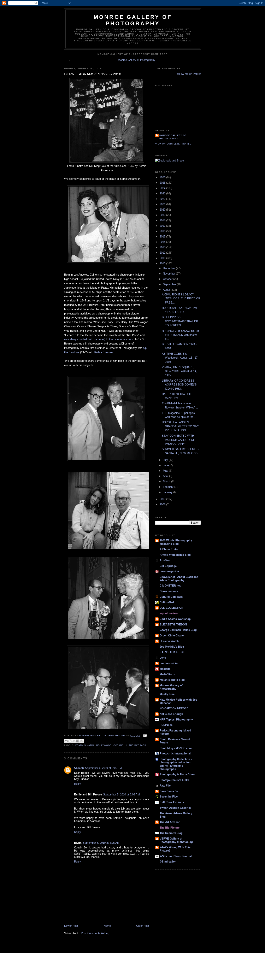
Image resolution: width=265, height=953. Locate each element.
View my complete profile (173, 144)
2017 (163, 225)
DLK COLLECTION (171, 607)
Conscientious (169, 591)
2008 (163, 504)
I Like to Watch (169, 641)
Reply (77, 783)
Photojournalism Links (174, 780)
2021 (163, 204)
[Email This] (66, 741)
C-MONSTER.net (170, 585)
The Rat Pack (137, 745)
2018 (163, 220)
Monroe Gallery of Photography (133, 20)
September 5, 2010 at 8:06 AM (121, 794)
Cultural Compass (171, 596)
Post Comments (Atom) (95, 933)
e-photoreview (169, 613)
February (168, 486)
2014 (163, 241)
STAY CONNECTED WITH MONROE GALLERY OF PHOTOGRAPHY (178, 439)
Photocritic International (175, 753)
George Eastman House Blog (178, 629)
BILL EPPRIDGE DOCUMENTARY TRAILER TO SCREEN (180, 321)
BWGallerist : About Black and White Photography (179, 578)
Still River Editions (172, 802)
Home (107, 925)
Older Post (142, 925)
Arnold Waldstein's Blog (175, 554)
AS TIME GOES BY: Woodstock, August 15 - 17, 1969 (180, 357)
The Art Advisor (170, 822)
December (169, 268)
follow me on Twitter (189, 73)
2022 (163, 198)
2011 (163, 258)
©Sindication (168, 861)
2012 (163, 252)
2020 (163, 209)
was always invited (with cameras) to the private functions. (99, 339)
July (166, 459)
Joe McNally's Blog (172, 646)
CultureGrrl (167, 602)
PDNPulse (166, 724)
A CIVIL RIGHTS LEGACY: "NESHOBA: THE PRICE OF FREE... (181, 298)
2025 (163, 182)
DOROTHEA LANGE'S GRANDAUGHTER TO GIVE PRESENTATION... (181, 426)
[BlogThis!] (70, 741)
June (166, 465)
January (168, 492)
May (166, 470)
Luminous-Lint (169, 663)
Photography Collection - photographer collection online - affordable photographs (176, 764)
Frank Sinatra (85, 745)
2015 (163, 236)
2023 (163, 193)
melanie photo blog (172, 679)
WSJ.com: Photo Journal (176, 856)
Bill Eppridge (168, 565)
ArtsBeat (165, 560)
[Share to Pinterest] (82, 741)
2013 (163, 247)
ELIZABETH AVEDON (173, 624)
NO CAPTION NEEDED (174, 708)
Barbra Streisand (104, 352)
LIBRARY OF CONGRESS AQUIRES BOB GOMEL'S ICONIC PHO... (179, 384)
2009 (163, 499)
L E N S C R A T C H (172, 652)
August (167, 289)
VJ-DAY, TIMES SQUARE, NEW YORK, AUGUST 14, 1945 (179, 371)
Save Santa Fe (169, 791)
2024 (163, 188)
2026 (163, 177)
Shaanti (79, 768)
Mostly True (167, 694)
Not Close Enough (171, 714)
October (168, 279)
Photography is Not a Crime (177, 774)
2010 (163, 263)
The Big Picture (169, 827)
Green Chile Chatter (172, 635)
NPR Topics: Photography (176, 719)
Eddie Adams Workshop (175, 618)
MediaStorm (167, 674)
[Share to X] (74, 741)
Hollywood (104, 745)
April (166, 476)
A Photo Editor (169, 549)
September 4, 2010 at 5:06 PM (103, 768)
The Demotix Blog (171, 833)
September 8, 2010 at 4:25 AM (101, 842)
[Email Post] (144, 735)
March (167, 481)
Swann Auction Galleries (175, 807)
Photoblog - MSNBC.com (176, 748)
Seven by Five (169, 796)
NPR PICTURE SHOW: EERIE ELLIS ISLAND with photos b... (180, 334)
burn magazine (169, 571)
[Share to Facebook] (78, 741)
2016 (163, 231)
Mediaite (165, 668)
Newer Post (71, 925)
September (170, 284)
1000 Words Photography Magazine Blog (176, 542)
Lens (163, 657)
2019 (163, 215)
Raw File (165, 785)
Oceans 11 (120, 745)
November (169, 273)
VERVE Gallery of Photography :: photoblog (176, 840)
